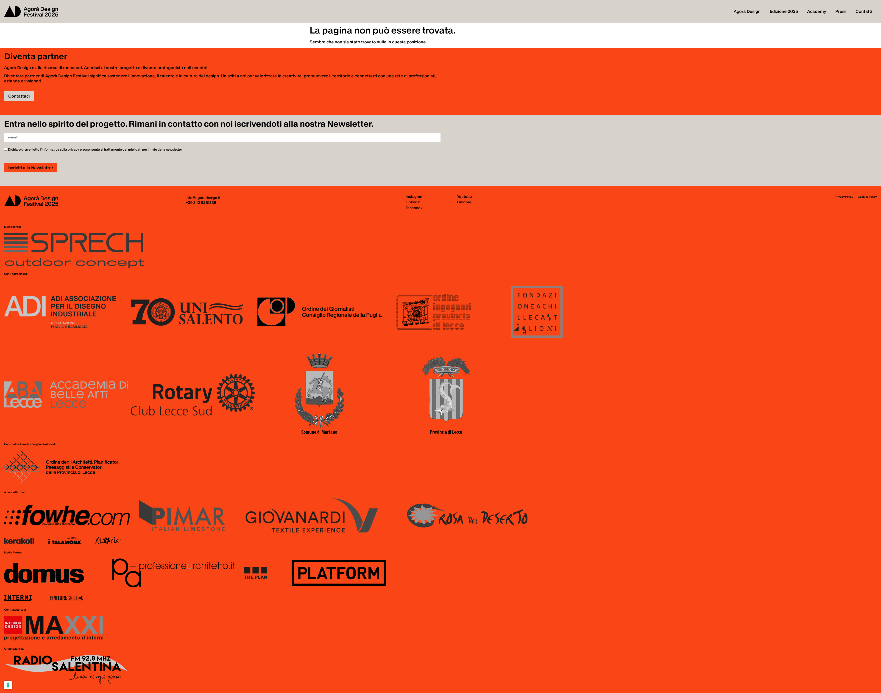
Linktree (464, 202)
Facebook (414, 207)
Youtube (464, 196)
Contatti (864, 11)
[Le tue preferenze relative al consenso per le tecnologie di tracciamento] (8, 685)
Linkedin (413, 202)
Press (840, 11)
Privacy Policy (844, 196)
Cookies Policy (867, 196)
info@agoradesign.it (203, 197)
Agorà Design (747, 11)
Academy (816, 11)
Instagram (415, 196)
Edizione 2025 (784, 11)
